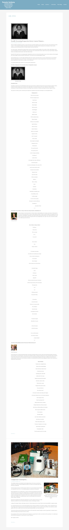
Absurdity (16, 481)
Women (20, 42)
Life (18, 42)
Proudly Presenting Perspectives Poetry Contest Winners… (27, 41)
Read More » (13, 433)
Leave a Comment (14, 42)
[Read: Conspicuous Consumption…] (34, 459)
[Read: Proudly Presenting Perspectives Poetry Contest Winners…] (19, 31)
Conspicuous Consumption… (19, 479)
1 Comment (13, 481)
